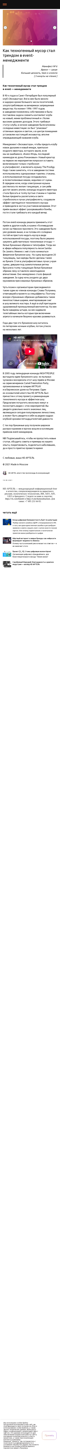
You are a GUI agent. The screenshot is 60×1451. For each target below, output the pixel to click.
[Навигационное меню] (5, 4)
